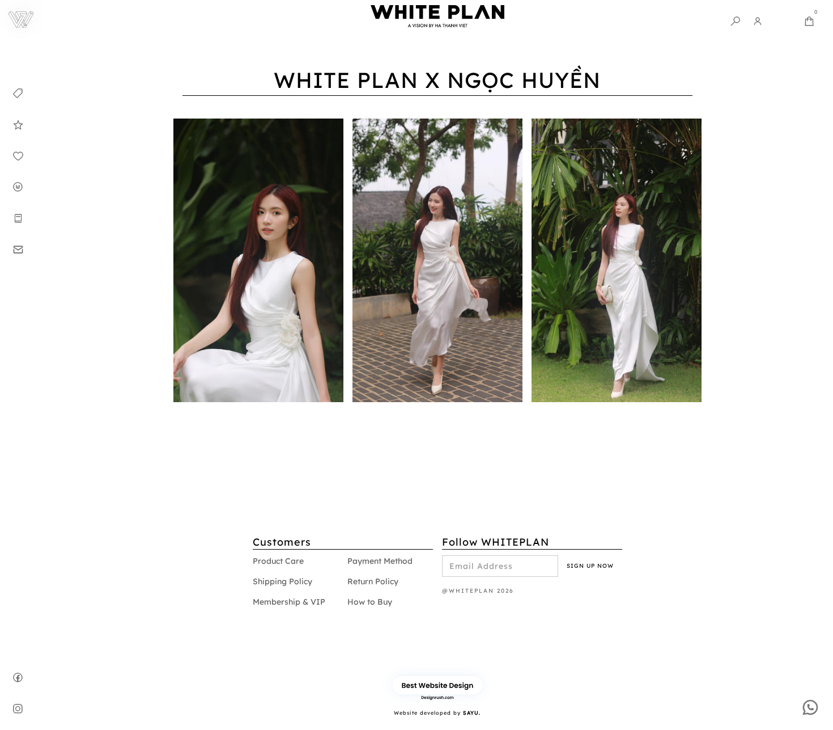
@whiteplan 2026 (478, 590)
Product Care (278, 561)
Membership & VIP (289, 602)
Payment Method (380, 561)
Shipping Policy (282, 581)
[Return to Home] (21, 21)
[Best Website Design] (437, 685)
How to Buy (369, 602)
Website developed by (437, 713)
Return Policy (372, 581)
